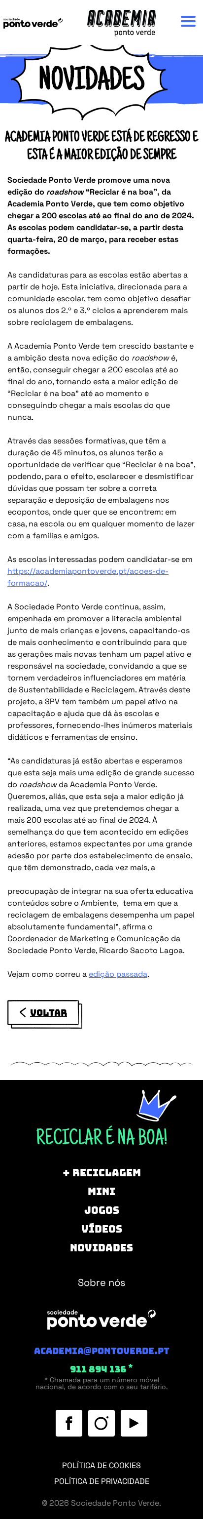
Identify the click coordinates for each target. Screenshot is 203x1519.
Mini (101, 124)
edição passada (118, 974)
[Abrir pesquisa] (102, 238)
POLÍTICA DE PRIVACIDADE (101, 1481)
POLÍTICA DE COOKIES (101, 1465)
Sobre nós (98, 891)
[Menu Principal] (188, 21)
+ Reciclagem (102, 97)
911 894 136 (101, 1369)
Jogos (101, 150)
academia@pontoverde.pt (101, 1351)
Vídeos (101, 177)
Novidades (101, 203)
